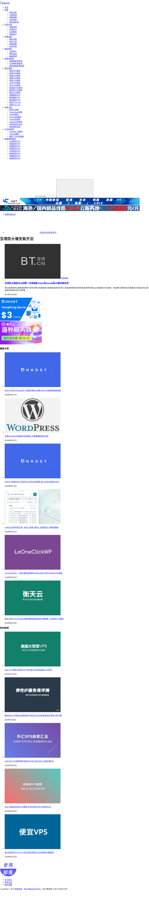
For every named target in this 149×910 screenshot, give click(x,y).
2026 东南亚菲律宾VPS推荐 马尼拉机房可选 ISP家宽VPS (28, 807)
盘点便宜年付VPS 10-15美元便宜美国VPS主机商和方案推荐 (29, 852)
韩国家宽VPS (14, 146)
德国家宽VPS (14, 158)
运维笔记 (13, 29)
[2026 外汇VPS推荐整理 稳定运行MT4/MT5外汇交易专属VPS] (33, 757)
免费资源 (8, 37)
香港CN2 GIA (14, 105)
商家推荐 (13, 17)
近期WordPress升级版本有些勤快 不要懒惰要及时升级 (26, 436)
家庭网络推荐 (10, 139)
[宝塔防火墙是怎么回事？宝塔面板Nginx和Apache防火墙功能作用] (33, 278)
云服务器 (13, 15)
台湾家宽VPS (14, 141)
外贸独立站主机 (15, 124)
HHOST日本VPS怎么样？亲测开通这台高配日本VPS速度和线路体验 (33, 390)
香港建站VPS (14, 97)
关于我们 (8, 880)
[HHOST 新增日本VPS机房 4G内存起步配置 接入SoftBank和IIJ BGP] (33, 478)
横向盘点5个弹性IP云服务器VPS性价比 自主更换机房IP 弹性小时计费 (33, 715)
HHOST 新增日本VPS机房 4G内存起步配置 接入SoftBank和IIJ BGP (32, 482)
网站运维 (13, 54)
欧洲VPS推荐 (14, 73)
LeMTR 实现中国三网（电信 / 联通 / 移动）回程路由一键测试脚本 (32, 527)
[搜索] (74, 188)
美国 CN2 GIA (15, 102)
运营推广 (13, 51)
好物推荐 (13, 44)
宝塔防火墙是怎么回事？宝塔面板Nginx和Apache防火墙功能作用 (37, 283)
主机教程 (13, 32)
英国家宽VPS (14, 156)
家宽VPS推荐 (14, 93)
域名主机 (13, 12)
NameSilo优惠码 (15, 122)
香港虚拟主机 (14, 127)
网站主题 (13, 39)
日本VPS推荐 (14, 85)
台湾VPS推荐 (14, 83)
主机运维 (8, 24)
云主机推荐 (9, 129)
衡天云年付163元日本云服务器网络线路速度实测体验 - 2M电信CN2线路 (34, 619)
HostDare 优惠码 (15, 132)
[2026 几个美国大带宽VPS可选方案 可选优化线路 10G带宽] (33, 666)
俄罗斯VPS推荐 (15, 90)
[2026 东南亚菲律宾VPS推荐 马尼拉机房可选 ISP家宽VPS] (33, 803)
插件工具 (13, 42)
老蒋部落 (18, 889)
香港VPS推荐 (14, 71)
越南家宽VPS (14, 153)
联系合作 (8, 882)
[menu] (1, 1)
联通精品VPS (14, 95)
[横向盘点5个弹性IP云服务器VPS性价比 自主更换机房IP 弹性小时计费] (33, 711)
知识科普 (13, 46)
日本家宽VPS (14, 151)
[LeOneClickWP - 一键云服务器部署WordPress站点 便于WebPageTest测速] (33, 569)
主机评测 (13, 20)
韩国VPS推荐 (14, 78)
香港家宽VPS (14, 144)
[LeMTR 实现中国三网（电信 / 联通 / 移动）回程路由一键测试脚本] (33, 523)
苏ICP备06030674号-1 (32, 889)
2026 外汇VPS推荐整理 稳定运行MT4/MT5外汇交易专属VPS (29, 761)
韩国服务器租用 (15, 61)
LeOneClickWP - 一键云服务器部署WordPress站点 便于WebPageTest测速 (33, 573)
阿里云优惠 (14, 110)
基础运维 (13, 27)
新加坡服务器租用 (16, 66)
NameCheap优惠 (15, 112)
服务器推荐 (9, 59)
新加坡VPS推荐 (15, 88)
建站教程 (8, 49)
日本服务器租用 (15, 63)
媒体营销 (13, 56)
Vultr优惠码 (14, 115)
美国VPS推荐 (14, 76)
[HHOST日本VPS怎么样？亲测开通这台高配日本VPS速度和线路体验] (33, 386)
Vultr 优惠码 (14, 134)
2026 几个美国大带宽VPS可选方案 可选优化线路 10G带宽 (28, 670)
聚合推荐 (8, 68)
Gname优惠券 (14, 119)
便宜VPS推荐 (14, 80)
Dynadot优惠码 (15, 117)
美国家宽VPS (14, 149)
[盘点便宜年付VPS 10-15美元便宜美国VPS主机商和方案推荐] (33, 848)
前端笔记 (13, 34)
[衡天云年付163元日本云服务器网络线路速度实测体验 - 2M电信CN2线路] (33, 615)
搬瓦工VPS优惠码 (16, 136)
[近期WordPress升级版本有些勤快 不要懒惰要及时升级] (33, 432)
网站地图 (8, 885)
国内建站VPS (14, 100)
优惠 (6, 10)
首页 (6, 7)
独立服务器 (14, 22)
